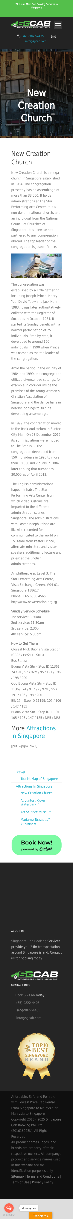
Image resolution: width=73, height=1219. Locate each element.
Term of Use (20, 1182)
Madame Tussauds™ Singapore (36, 821)
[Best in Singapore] (36, 1056)
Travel (20, 772)
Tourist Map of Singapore (39, 779)
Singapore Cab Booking (28, 941)
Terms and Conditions (43, 1176)
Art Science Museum (36, 812)
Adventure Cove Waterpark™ (33, 802)
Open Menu (58, 25)
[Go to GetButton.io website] (9, 1215)
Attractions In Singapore (34, 786)
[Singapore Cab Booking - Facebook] (58, 1182)
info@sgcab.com (35, 41)
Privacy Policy (42, 1182)
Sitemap (17, 1176)
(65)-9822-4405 (33, 36)
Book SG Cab (25, 995)
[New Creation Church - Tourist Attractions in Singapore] (36, 265)
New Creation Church (37, 793)
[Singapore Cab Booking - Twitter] (13, 1188)
